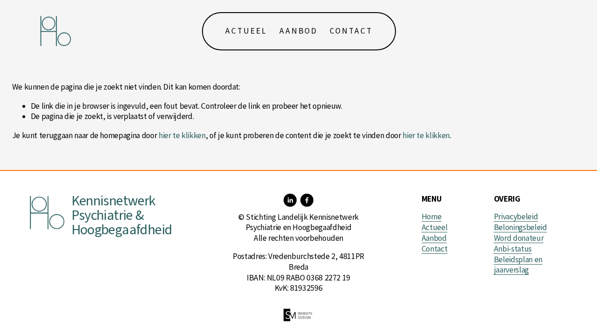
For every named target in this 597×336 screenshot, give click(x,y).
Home (432, 216)
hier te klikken (182, 135)
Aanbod (298, 31)
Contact (351, 31)
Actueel (246, 31)
